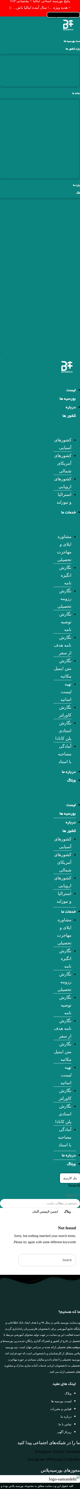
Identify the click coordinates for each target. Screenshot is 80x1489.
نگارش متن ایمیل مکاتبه (58, 143)
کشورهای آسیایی (64, 59)
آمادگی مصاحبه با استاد (59, 174)
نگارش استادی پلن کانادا (58, 166)
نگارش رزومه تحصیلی (60, 119)
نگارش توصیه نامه (63, 127)
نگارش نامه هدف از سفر (57, 135)
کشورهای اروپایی (64, 74)
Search (74, 1185)
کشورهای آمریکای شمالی (56, 67)
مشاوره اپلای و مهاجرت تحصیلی (51, 103)
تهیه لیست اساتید (64, 151)
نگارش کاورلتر (67, 158)
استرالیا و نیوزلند (65, 82)
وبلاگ (71, 781)
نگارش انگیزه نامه (63, 111)
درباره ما (69, 772)
